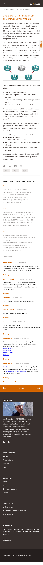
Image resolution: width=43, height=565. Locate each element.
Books (5, 467)
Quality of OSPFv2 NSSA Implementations (16, 225)
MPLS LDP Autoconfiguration (12, 250)
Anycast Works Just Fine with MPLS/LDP (15, 235)
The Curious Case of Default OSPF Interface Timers (19, 217)
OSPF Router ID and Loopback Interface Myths (17, 222)
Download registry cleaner (11, 367)
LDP (25, 171)
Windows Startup (8, 353)
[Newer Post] (5, 388)
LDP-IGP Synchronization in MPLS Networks (16, 248)
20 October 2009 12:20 (21, 363)
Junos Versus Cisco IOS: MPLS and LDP (15, 245)
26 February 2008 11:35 (24, 279)
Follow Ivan (9, 514)
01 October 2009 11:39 (21, 338)
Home (21, 388)
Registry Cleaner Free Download (16, 371)
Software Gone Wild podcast (15, 511)
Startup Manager (8, 348)
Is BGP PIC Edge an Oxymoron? (13, 202)
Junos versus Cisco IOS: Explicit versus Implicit (17, 243)
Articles (5, 456)
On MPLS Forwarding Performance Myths (15, 195)
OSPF (15, 171)
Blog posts (9, 507)
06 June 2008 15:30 (19, 322)
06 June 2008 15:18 (23, 310)
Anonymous (7, 263)
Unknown (6, 298)
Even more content (9, 489)
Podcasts (6, 464)
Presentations (8, 460)
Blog (4, 485)
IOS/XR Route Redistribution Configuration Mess (18, 215)
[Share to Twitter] (4, 166)
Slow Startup (7, 350)
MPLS (6, 171)
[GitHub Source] (21, 166)
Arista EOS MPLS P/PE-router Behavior (15, 190)
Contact (5, 493)
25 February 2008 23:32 (22, 263)
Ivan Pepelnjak (8, 279)
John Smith (7, 338)
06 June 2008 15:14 (19, 298)
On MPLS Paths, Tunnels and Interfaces (15, 197)
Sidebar (41, 44)
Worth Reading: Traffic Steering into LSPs (15, 200)
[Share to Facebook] (15, 166)
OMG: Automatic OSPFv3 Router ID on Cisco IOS (18, 220)
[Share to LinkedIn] (9, 166)
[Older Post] (37, 388)
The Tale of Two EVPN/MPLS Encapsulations (17, 192)
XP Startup (6, 355)
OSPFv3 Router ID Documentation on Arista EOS (18, 212)
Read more (7, 540)
